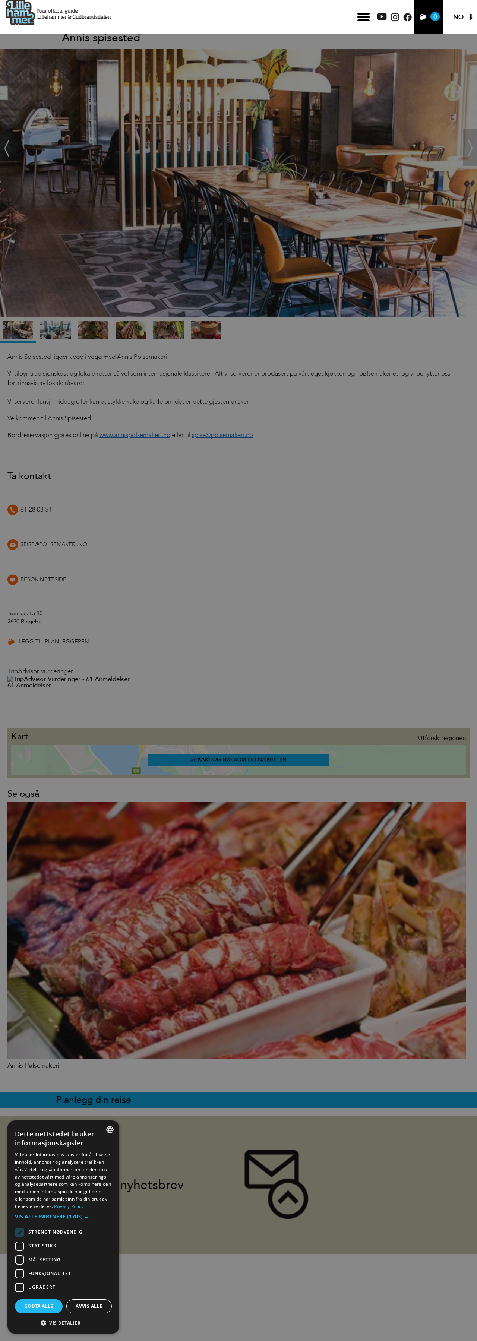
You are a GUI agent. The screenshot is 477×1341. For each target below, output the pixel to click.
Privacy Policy (68, 1206)
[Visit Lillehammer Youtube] (382, 18)
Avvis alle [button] (89, 1306)
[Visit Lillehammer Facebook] (407, 19)
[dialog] (63, 1227)
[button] (63, 1216)
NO (458, 17)
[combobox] (110, 1129)
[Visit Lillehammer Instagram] (395, 19)
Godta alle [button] (38, 1306)
